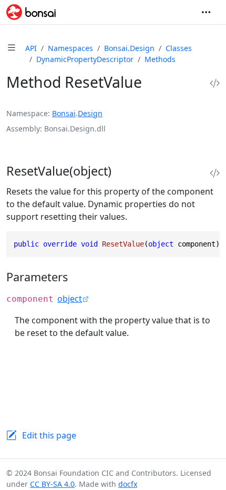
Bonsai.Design (129, 48)
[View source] (215, 83)
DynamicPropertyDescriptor (84, 59)
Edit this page (49, 435)
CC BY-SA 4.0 (52, 484)
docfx (127, 484)
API (31, 48)
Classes (179, 48)
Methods (160, 59)
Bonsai (64, 113)
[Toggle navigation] (206, 12)
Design (90, 113)
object (69, 298)
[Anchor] (123, 170)
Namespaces (70, 48)
